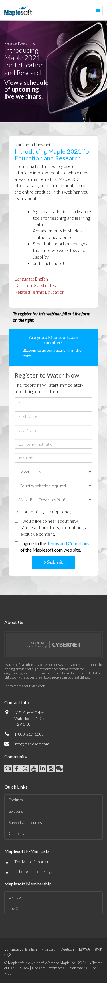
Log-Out (15, 908)
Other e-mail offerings (33, 871)
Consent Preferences (48, 968)
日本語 (84, 949)
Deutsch (67, 949)
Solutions (16, 811)
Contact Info (16, 702)
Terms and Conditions (68, 543)
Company (16, 833)
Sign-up (15, 897)
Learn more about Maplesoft (24, 686)
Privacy (23, 968)
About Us (13, 622)
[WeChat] (59, 768)
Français (49, 949)
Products (16, 800)
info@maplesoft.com (31, 744)
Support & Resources (25, 822)
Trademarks (77, 968)
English (31, 949)
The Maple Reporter (31, 861)
